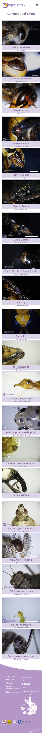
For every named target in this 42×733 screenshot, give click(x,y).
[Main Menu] (37, 5)
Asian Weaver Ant (21, 398)
